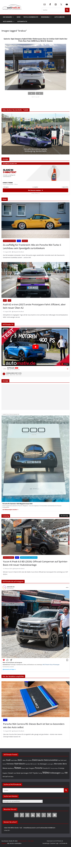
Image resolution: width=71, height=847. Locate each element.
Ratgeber (5, 773)
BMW (20, 760)
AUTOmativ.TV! (22, 21)
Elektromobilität (51, 760)
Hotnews (10, 764)
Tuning (40, 773)
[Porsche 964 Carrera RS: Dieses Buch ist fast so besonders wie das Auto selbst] (35, 699)
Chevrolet (25, 760)
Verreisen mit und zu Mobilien (29, 557)
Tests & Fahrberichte (30, 17)
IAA (31, 764)
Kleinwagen (43, 764)
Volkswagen (55, 772)
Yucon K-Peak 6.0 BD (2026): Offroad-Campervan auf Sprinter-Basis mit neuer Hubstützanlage (35, 563)
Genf (65, 760)
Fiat (59, 760)
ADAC (4, 760)
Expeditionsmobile (8, 557)
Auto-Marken (7, 21)
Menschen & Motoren (9, 241)
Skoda (18, 773)
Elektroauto (37, 760)
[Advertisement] (35, 397)
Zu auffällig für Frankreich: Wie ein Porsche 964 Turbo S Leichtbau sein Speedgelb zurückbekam (32, 246)
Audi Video (14, 760)
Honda (4, 764)
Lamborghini (50, 764)
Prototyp (61, 768)
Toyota (35, 773)
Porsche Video (54, 768)
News (18, 17)
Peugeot (31, 768)
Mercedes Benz (60, 764)
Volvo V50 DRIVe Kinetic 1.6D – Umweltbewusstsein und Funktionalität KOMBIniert (29, 828)
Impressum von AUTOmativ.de (55, 841)
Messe (5, 768)
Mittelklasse (11, 768)
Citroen (30, 760)
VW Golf (5, 776)
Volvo (62, 773)
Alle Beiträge (64, 516)
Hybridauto (19, 763)
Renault (10, 773)
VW (66, 772)
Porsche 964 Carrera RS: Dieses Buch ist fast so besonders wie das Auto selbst (33, 725)
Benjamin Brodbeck (18, 252)
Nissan (23, 768)
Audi (5, 300)
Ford (61, 760)
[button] (13, 17)
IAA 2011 (35, 764)
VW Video (10, 776)
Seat (14, 773)
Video (46, 772)
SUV (30, 773)
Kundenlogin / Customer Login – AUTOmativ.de (55, 843)
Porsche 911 (46, 768)
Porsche (25, 241)
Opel (27, 768)
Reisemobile (45, 17)
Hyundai (27, 764)
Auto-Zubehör (59, 17)
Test (9, 300)
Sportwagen (25, 773)
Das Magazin (7, 17)
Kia (38, 764)
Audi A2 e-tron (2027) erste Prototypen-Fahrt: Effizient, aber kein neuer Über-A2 (34, 306)
